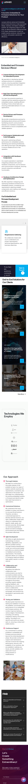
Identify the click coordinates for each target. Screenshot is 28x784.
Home (2, 57)
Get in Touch (21, 269)
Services (6, 57)
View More (21, 395)
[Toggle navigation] (25, 2)
